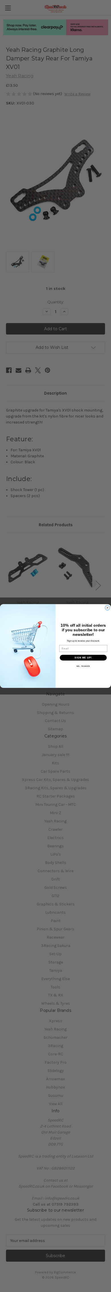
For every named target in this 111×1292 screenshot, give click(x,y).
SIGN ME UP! (83, 657)
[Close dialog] (107, 608)
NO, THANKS (83, 666)
